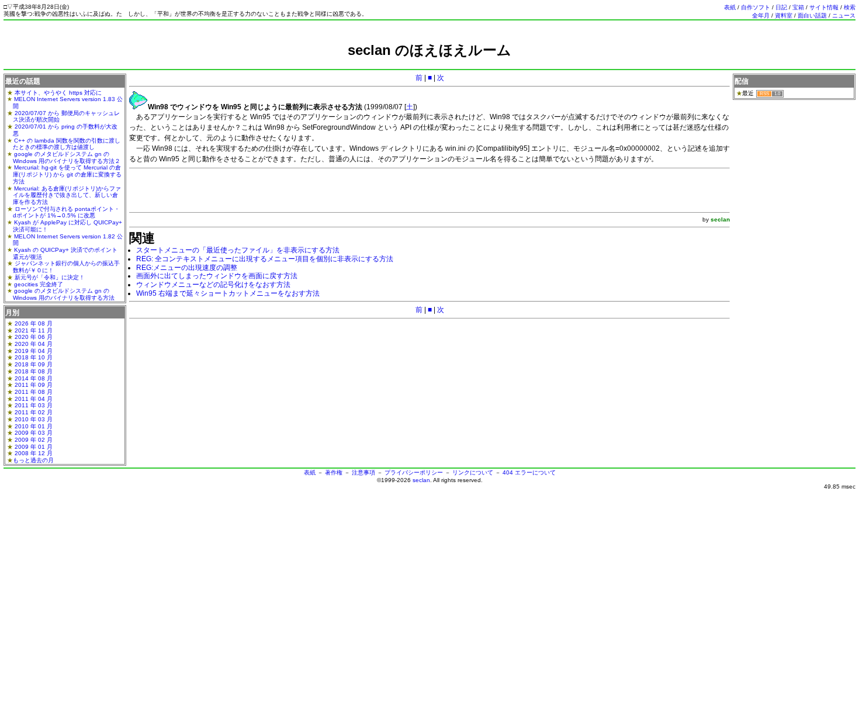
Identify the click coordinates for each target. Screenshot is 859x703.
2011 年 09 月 (34, 385)
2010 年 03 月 (34, 419)
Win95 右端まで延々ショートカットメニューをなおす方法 (228, 293)
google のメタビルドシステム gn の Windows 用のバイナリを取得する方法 (64, 294)
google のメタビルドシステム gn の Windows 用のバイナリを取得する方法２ (66, 157)
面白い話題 (812, 15)
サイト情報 (824, 7)
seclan (421, 480)
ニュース (843, 15)
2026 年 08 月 (34, 323)
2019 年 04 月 (34, 351)
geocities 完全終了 (38, 284)
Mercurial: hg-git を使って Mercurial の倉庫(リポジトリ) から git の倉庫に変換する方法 (67, 174)
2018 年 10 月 (34, 357)
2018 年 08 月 (34, 371)
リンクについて (472, 472)
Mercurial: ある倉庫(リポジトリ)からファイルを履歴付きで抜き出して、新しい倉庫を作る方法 (67, 195)
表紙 (730, 7)
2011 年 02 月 (34, 412)
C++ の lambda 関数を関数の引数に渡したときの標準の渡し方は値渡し (66, 144)
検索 (849, 7)
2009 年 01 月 (34, 447)
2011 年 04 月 (34, 399)
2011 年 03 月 (34, 405)
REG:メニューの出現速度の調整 (186, 268)
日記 (781, 7)
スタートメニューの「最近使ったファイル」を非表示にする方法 (238, 250)
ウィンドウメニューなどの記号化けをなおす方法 (213, 284)
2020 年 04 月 (34, 344)
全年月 (761, 15)
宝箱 (798, 7)
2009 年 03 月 (34, 433)
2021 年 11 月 (34, 330)
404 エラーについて (529, 472)
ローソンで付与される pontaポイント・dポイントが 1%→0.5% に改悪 (66, 212)
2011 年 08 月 (34, 392)
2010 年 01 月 (34, 426)
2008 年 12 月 (34, 453)
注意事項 (363, 472)
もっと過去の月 (33, 460)
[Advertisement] (429, 62)
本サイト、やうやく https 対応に (58, 92)
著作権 (333, 472)
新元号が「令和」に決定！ (50, 277)
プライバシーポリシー (414, 472)
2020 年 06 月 (34, 337)
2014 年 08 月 (34, 378)
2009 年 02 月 (34, 440)
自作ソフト (755, 7)
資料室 (783, 15)
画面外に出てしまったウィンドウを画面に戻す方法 (216, 276)
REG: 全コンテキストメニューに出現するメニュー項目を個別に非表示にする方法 (264, 259)
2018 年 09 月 (34, 364)
